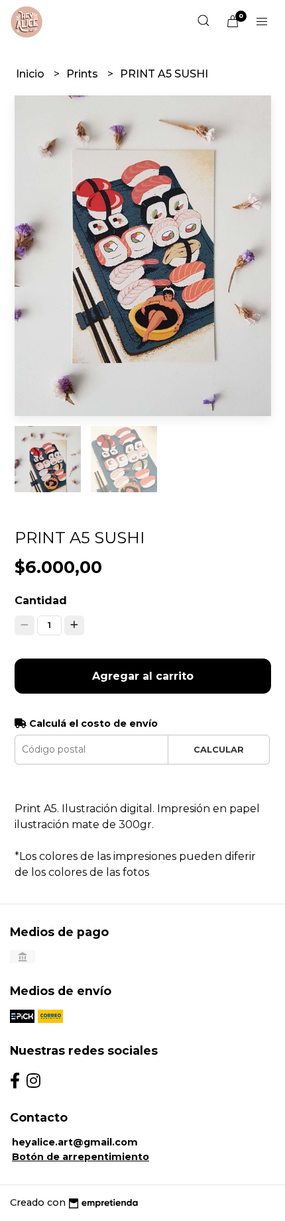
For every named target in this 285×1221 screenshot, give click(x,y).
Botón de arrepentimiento (80, 1157)
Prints (83, 74)
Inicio (31, 74)
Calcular (219, 750)
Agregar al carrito (143, 676)
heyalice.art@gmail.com (75, 1142)
